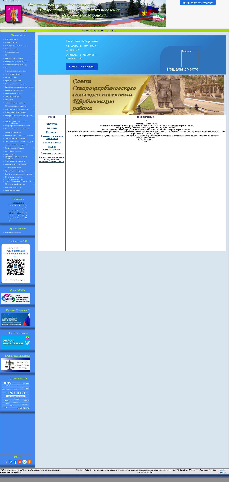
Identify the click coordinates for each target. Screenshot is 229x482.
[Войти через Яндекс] (20, 462)
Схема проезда (222, 471)
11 (12, 213)
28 (20, 218)
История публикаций (13, 233)
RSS (113, 30)
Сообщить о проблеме (81, 66)
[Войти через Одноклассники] (29, 462)
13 (18, 213)
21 (20, 215)
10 (10, 213)
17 (10, 215)
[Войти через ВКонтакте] (11, 462)
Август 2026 (17, 203)
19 (15, 215)
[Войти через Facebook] (15, 462)
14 (20, 213)
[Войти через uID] (6, 462)
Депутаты (52, 128)
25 (12, 218)
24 (10, 218)
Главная (85, 30)
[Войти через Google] (24, 462)
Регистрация (97, 30)
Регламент (52, 132)
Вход (107, 30)
